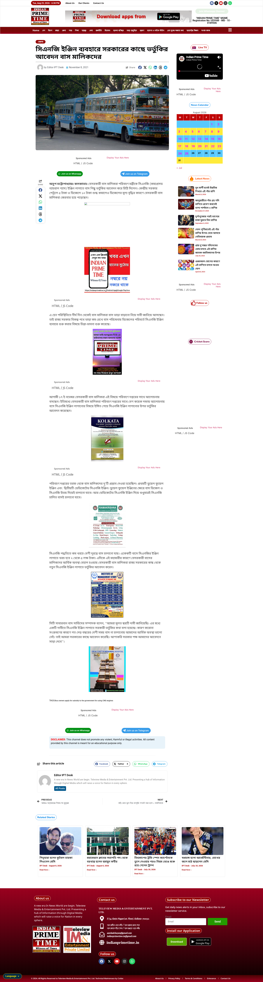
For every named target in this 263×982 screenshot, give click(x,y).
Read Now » (44, 870)
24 (180, 153)
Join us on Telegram (136, 173)
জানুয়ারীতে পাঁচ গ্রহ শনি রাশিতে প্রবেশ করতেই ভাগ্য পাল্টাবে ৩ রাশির (207, 204)
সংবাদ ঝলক (205, 30)
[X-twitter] (216, 3)
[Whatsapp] (230, 3)
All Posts (60, 788)
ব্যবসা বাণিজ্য (118, 30)
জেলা (64, 30)
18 (186, 146)
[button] (140, 67)
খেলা (91, 30)
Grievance (211, 978)
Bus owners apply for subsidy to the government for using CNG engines (84, 701)
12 (193, 138)
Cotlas (120, 978)
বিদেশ (50, 30)
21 (206, 146)
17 (179, 146)
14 (206, 138)
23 (219, 146)
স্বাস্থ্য (84, 30)
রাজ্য (57, 30)
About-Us (70, 3)
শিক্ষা (77, 30)
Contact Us (98, 3)
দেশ (43, 30)
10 (179, 138)
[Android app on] (193, 941)
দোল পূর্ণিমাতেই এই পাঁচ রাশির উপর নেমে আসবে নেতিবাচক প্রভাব (207, 233)
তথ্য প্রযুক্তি (132, 30)
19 (193, 146)
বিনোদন (107, 30)
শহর (70, 30)
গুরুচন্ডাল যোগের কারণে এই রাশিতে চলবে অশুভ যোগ (207, 265)
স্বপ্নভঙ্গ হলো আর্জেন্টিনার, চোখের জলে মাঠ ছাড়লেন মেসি (201, 860)
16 (219, 138)
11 (186, 138)
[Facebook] (212, 3)
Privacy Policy (174, 978)
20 (200, 146)
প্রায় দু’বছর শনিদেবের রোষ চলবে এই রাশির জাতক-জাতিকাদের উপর (207, 249)
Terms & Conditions (193, 978)
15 (212, 138)
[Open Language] (18, 976)
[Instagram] (225, 3)
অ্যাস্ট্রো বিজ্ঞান (192, 30)
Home (36, 30)
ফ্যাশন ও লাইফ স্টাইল (155, 30)
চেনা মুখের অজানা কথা (175, 30)
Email (168, 917)
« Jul (179, 167)
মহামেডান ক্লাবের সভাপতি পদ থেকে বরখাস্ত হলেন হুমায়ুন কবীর (107, 860)
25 (186, 153)
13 (199, 138)
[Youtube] (221, 3)
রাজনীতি (99, 30)
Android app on (202, 940)
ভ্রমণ (142, 30)
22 (212, 146)
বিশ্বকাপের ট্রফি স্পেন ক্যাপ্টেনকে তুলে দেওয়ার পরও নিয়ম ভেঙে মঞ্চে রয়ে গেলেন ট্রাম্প (154, 861)
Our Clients (83, 3)
